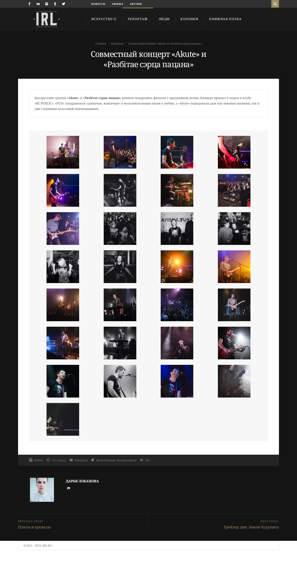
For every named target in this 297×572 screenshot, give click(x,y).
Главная (100, 43)
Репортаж (138, 19)
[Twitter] (63, 4)
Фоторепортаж (127, 460)
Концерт (110, 460)
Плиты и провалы (34, 526)
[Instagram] (46, 4)
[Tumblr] (55, 4)
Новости (98, 3)
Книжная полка (225, 19)
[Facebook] (29, 4)
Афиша (117, 3)
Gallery (38, 460)
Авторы (136, 3)
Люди (164, 19)
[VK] (38, 4)
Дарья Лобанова (82, 481)
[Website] (68, 488)
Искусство (102, 19)
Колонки (189, 19)
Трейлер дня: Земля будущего (251, 526)
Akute (99, 460)
